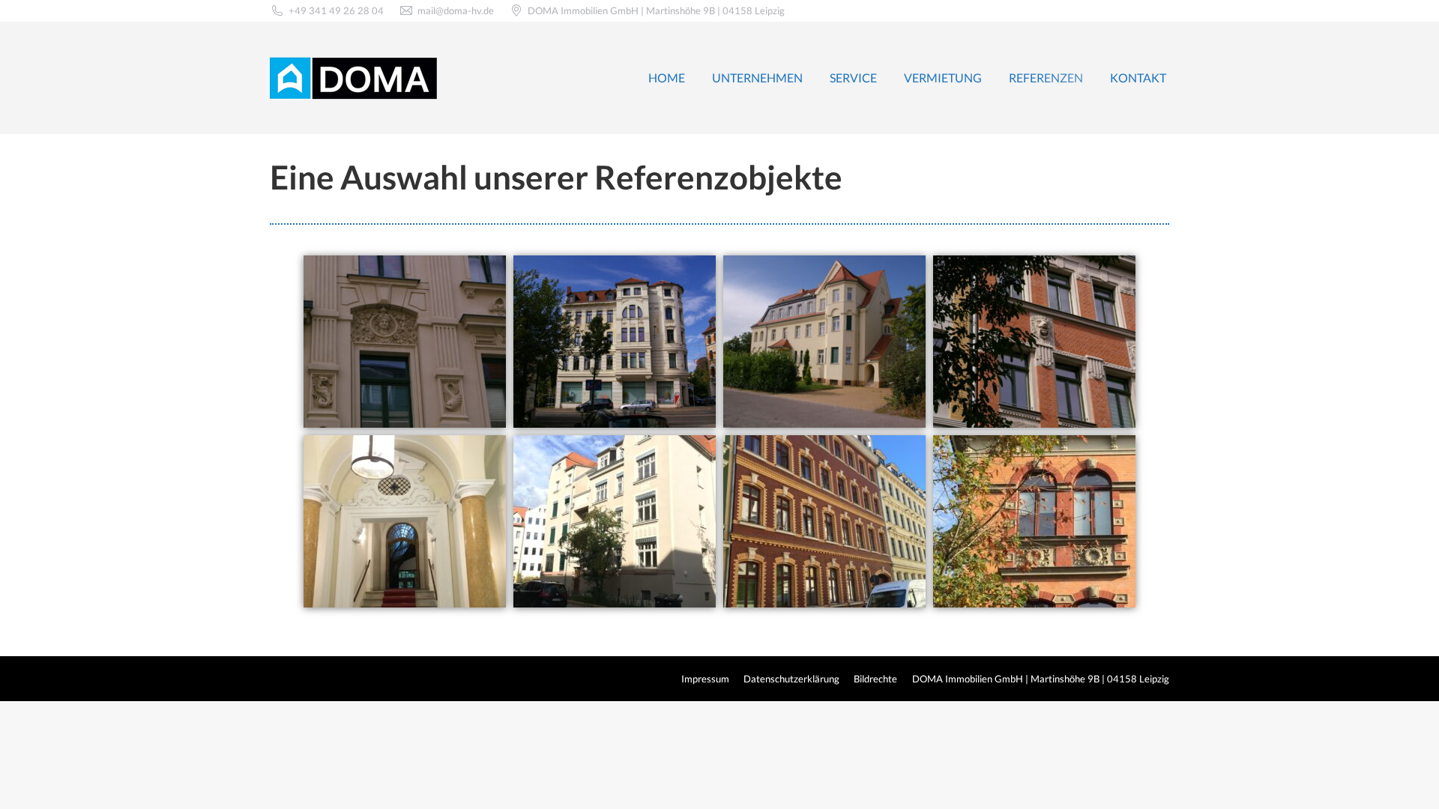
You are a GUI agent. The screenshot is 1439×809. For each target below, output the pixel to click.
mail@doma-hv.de (455, 10)
